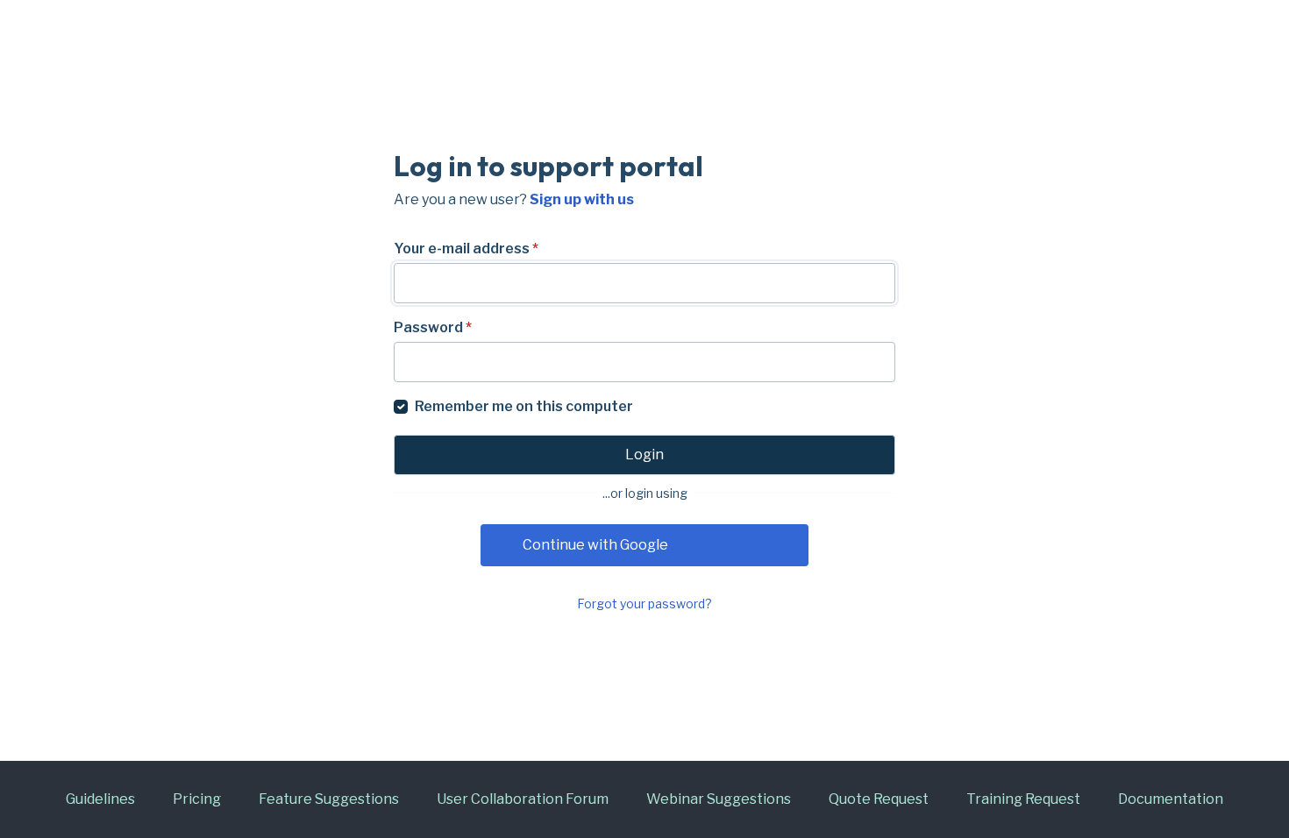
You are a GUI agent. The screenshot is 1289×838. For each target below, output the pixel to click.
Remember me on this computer (524, 406)
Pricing (197, 799)
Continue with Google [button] (595, 544)
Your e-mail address (466, 248)
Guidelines (100, 799)
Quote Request (879, 799)
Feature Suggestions (329, 799)
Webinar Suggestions (718, 799)
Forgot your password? (644, 603)
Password (433, 327)
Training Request (1023, 799)
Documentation (1170, 799)
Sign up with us (582, 199)
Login (644, 454)
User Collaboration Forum (523, 799)
